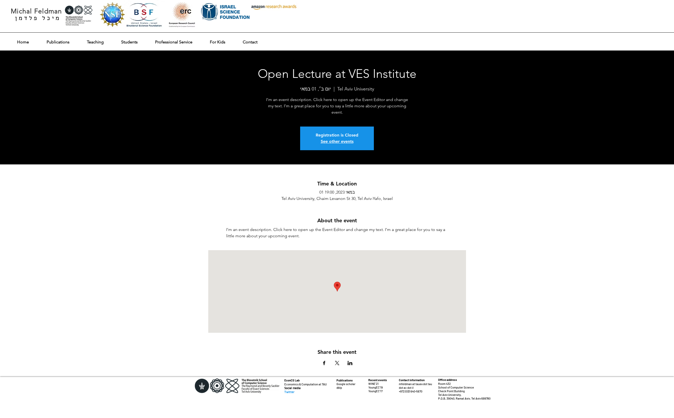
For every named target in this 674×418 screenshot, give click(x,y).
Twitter (289, 392)
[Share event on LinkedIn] (350, 363)
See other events (337, 141)
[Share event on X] (337, 363)
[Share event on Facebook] (324, 363)
